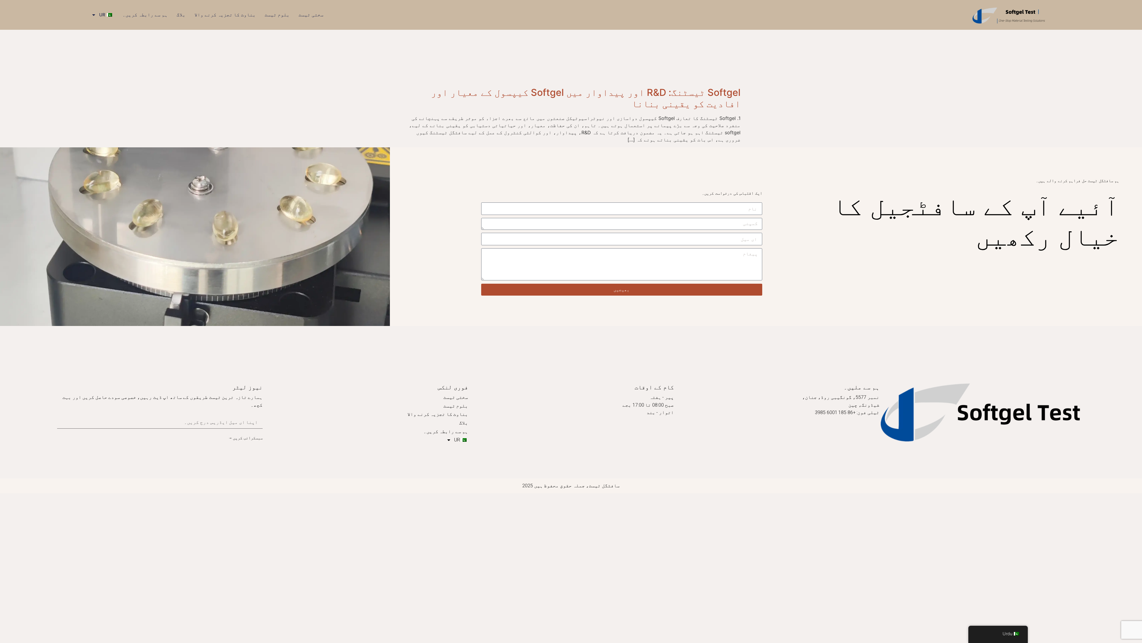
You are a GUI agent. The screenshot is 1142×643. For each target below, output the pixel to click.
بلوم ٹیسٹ (277, 14)
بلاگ (181, 14)
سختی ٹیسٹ (311, 14)
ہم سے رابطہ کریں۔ (145, 14)
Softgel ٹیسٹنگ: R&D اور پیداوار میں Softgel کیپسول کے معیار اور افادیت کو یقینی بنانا (586, 98)
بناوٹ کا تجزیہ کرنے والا (225, 14)
